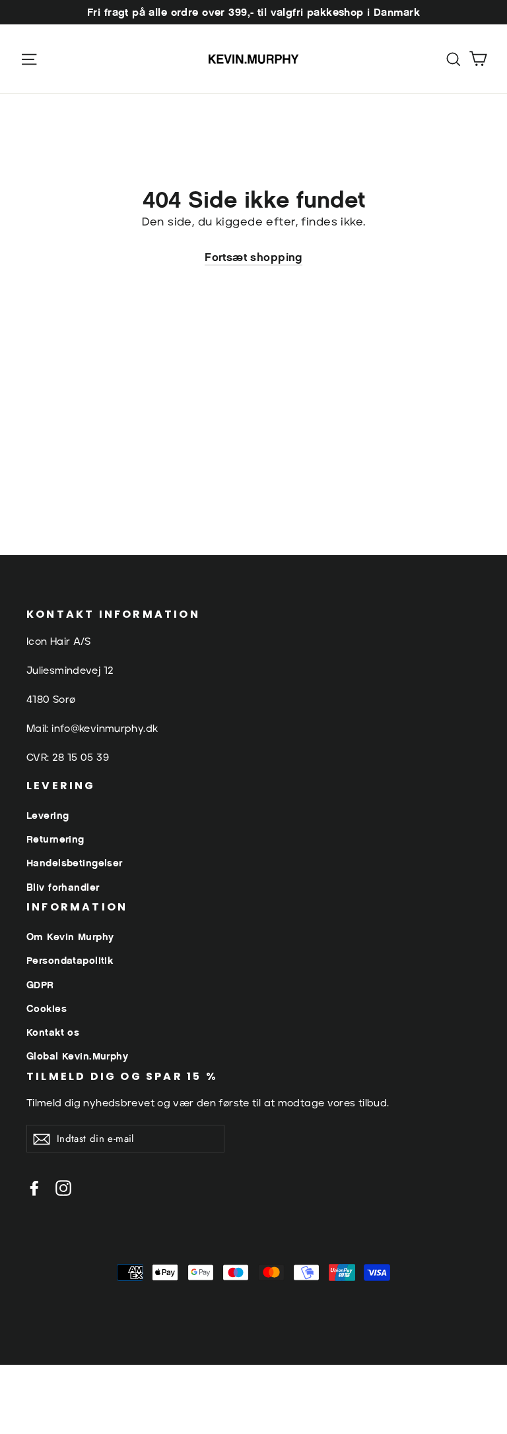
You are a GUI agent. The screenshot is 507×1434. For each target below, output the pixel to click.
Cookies (46, 1008)
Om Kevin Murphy (70, 936)
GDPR (40, 984)
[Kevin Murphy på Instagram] (63, 1188)
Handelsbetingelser (74, 862)
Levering (47, 815)
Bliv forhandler (62, 887)
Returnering (55, 839)
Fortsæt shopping (253, 257)
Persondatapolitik (69, 960)
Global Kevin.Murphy (77, 1056)
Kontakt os (52, 1032)
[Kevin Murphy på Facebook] (34, 1188)
